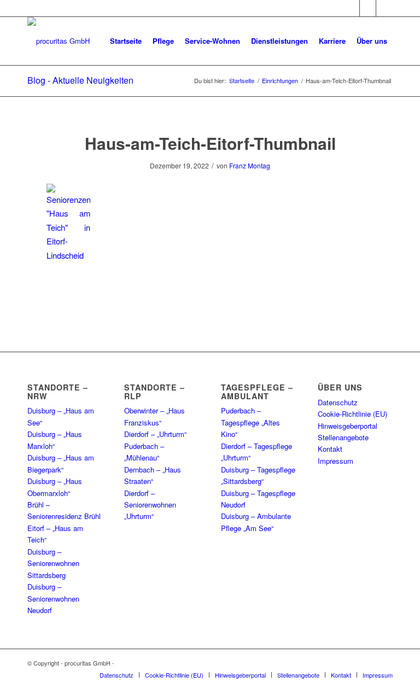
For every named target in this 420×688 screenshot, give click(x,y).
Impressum (335, 461)
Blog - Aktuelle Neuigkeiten (80, 80)
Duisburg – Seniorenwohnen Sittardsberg (53, 563)
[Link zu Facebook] (351, 8)
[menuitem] (125, 41)
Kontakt (330, 449)
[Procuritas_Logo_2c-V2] (58, 41)
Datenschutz (338, 402)
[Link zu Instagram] (368, 8)
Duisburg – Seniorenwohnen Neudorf (53, 598)
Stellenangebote (343, 437)
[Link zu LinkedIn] (384, 8)
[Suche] (113, 89)
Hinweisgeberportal (347, 426)
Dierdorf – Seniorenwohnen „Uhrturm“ (150, 505)
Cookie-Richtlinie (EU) (352, 414)
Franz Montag (249, 165)
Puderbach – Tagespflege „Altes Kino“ (250, 422)
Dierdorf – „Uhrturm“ (155, 434)
